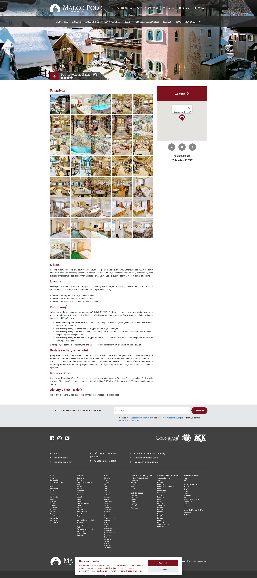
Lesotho (80, 510)
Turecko (107, 514)
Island (106, 484)
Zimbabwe (80, 501)
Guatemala (161, 493)
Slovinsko (107, 543)
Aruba (159, 480)
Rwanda (79, 514)
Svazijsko (80, 508)
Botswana (80, 478)
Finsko (106, 480)
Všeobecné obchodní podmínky (149, 453)
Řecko (106, 505)
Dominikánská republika (166, 486)
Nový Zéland (81, 533)
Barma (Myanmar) (56, 482)
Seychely (134, 504)
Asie (52, 475)
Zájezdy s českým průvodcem (102, 22)
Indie (52, 491)
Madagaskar (135, 508)
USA (185, 480)
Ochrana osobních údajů (146, 457)
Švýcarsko (107, 547)
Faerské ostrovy (109, 518)
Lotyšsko (107, 493)
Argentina (187, 487)
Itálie (105, 486)
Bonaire (160, 518)
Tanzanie (80, 495)
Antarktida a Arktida (193, 510)
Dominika (160, 484)
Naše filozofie (61, 457)
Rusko (106, 503)
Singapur (53, 503)
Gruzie (106, 537)
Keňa (78, 484)
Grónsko (107, 520)
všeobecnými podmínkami (142, 418)
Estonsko (107, 478)
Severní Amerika (191, 475)
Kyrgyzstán (54, 518)
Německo (107, 497)
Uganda (79, 497)
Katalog (185, 8)
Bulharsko (107, 539)
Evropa (107, 475)
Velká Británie (108, 529)
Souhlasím (163, 563)
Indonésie (53, 493)
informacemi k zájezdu (129, 420)
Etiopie (79, 480)
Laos (52, 499)
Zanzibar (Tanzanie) (84, 503)
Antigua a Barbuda (163, 478)
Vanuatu (80, 535)
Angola (79, 516)
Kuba (159, 499)
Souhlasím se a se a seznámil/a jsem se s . (160, 419)
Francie (106, 482)
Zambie (79, 499)
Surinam (187, 506)
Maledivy (134, 495)
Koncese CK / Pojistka (105, 461)
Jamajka (160, 495)
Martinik (160, 508)
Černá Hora (108, 531)
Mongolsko (54, 522)
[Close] (188, 108)
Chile (186, 491)
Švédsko (107, 512)
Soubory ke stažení (63, 462)
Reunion (134, 502)
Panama (160, 503)
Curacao (160, 510)
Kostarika (160, 497)
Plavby (128, 22)
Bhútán (52, 512)
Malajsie (53, 501)
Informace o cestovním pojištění (103, 455)
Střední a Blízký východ (141, 475)
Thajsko (53, 505)
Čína (51, 484)
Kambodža (54, 497)
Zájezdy (76, 22)
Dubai (133, 488)
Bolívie (186, 504)
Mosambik (80, 491)
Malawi (79, 486)
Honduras (160, 520)
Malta (105, 522)
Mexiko (159, 501)
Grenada (160, 488)
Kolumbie (160, 522)
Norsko (106, 499)
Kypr (105, 488)
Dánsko (106, 524)
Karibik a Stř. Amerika (167, 475)
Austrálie (80, 523)
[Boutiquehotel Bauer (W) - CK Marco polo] (60, 104)
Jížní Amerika (190, 484)
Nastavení (163, 569)
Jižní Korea (54, 516)
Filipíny (52, 486)
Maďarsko (107, 495)
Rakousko (107, 516)
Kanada (186, 478)
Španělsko (107, 510)
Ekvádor (187, 493)
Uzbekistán (54, 520)
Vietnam (53, 510)
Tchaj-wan (53, 508)
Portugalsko (108, 501)
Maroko (79, 488)
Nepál (52, 514)
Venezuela (188, 502)
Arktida (186, 515)
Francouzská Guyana (191, 499)
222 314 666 (126, 8)
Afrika (80, 475)
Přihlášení (201, 8)
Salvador (160, 512)
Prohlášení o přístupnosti (146, 462)
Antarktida (187, 513)
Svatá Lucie (161, 505)
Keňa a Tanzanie (82, 512)
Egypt (79, 505)
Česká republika (109, 533)
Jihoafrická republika (84, 482)
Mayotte (133, 499)
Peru (186, 497)
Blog (178, 22)
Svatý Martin (161, 516)
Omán (133, 484)
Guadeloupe (161, 491)
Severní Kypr (108, 508)
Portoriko (160, 526)
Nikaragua (160, 514)
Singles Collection (147, 22)
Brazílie (186, 489)
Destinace (62, 22)
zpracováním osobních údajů (170, 418)
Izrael (132, 486)
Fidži (78, 527)
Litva (105, 491)
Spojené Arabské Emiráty (139, 478)
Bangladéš (54, 480)
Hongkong (54, 488)
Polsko (106, 541)
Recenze (190, 22)
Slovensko (107, 545)
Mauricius (134, 497)
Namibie (80, 493)
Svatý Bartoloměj (163, 524)
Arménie (53, 478)
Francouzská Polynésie (85, 529)
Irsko (105, 526)
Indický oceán (137, 493)
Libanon (133, 482)
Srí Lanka (134, 506)
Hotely (167, 22)
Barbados (160, 482)
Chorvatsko (108, 535)
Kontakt (170, 8)
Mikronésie (81, 531)
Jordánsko (134, 480)
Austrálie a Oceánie (86, 520)
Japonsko (53, 495)
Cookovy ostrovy (82, 525)
